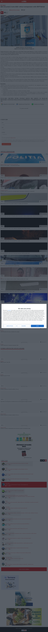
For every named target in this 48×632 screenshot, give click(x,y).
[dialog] (24, 316)
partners (9, 310)
